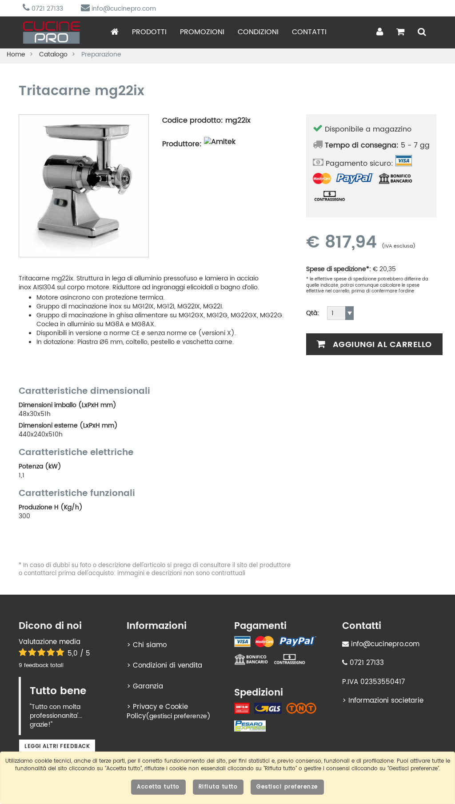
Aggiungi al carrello (381, 344)
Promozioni (202, 32)
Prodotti (149, 32)
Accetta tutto (158, 787)
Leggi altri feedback (57, 746)
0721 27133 (46, 9)
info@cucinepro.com (123, 9)
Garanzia (148, 686)
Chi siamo (150, 645)
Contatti (309, 32)
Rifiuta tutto (218, 787)
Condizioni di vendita (167, 665)
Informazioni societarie (385, 700)
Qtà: (312, 313)
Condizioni (258, 32)
